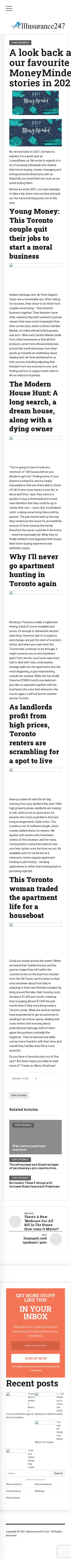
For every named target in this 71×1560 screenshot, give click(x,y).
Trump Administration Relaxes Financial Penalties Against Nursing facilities (20, 1405)
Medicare (39, 1491)
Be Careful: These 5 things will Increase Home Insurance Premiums (34, 1184)
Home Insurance (18, 1095)
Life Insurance (13, 1491)
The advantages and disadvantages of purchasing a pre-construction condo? (33, 1168)
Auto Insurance (14, 1484)
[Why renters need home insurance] (35, 1137)
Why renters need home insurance (29, 1147)
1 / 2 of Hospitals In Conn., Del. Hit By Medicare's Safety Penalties (49, 1403)
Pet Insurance (13, 1497)
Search (58, 1473)
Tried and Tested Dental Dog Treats (31, 1459)
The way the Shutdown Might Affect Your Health (49, 1432)
